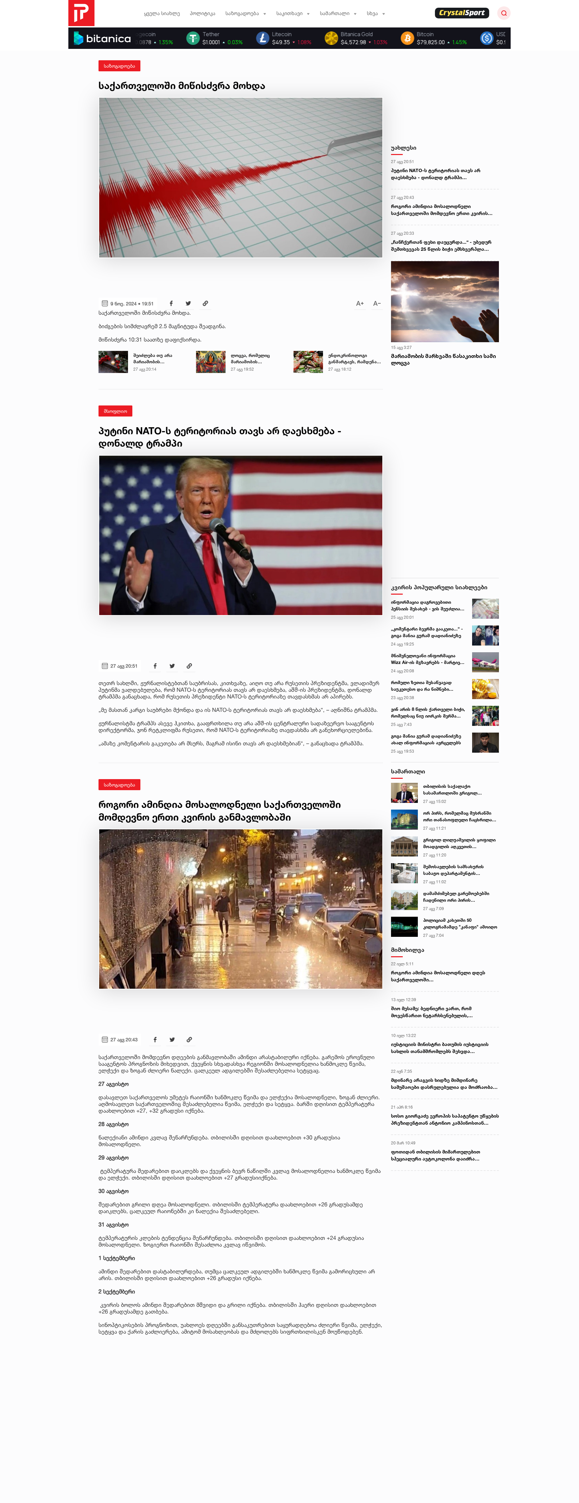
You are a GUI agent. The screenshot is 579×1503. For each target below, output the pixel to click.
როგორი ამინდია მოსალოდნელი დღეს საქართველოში (438, 976)
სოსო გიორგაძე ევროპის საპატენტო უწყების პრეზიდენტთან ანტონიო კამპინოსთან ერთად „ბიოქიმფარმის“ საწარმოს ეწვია (445, 1119)
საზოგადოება (119, 66)
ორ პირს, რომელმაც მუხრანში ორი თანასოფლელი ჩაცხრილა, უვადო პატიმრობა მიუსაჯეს (458, 816)
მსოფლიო (115, 411)
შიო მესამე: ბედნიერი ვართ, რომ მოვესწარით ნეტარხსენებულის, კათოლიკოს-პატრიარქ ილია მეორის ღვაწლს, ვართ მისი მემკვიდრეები (435, 1012)
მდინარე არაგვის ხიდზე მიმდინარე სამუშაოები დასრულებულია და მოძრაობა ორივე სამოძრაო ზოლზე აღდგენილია (442, 1084)
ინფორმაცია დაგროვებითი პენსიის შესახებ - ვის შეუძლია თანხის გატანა (425, 605)
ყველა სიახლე (162, 13)
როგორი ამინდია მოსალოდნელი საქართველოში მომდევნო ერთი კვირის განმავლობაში (439, 210)
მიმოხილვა (407, 949)
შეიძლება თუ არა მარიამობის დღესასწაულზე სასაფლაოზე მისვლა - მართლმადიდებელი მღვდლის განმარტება (158, 359)
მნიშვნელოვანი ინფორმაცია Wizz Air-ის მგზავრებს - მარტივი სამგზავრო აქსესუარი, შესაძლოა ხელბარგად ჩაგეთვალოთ (426, 659)
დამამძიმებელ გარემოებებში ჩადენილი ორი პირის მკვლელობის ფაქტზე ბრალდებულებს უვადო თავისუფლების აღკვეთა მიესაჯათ (456, 897)
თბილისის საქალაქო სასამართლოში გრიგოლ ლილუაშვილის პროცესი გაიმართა (450, 789)
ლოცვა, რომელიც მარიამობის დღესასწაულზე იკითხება (250, 359)
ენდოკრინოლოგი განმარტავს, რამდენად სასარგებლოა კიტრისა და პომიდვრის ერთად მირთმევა (354, 359)
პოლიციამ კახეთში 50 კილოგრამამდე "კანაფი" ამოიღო (460, 923)
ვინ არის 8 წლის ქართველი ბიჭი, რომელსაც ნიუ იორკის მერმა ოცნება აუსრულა (428, 712)
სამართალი (408, 771)
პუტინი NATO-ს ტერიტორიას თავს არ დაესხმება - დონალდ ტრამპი (435, 173)
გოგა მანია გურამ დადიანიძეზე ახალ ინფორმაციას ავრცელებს (426, 739)
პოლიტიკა (202, 13)
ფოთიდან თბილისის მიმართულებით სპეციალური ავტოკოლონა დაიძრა (435, 1155)
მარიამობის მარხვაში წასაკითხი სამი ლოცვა (443, 359)
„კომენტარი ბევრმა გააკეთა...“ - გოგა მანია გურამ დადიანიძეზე (427, 632)
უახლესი (403, 147)
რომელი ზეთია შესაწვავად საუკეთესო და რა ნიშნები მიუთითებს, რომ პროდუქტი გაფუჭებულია (422, 686)
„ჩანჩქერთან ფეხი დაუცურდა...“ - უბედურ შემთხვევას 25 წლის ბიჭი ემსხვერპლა (441, 245)
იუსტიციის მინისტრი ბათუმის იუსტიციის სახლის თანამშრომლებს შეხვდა (440, 1047)
